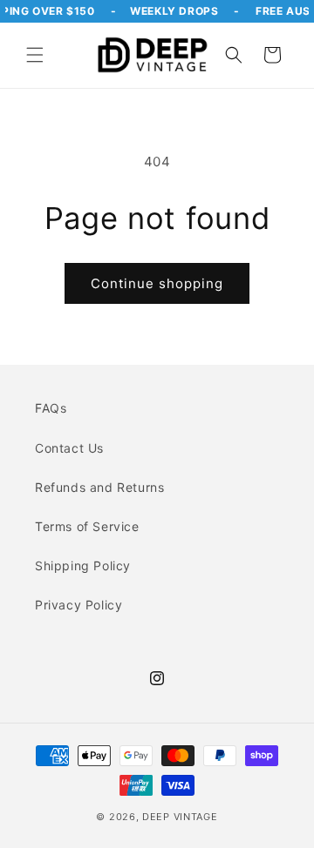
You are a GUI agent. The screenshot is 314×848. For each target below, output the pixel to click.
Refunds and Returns (99, 487)
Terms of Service (87, 526)
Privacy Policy (78, 604)
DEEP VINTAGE (179, 817)
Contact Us (69, 448)
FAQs (50, 407)
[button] (35, 55)
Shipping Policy (83, 565)
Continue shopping (157, 283)
